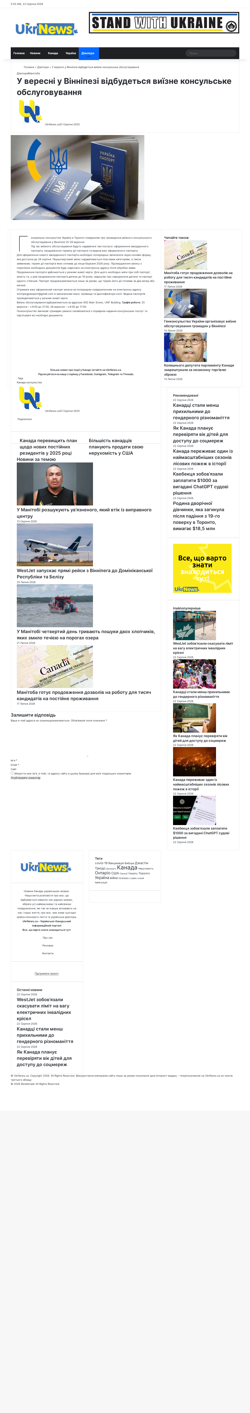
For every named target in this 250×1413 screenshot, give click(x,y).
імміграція (101, 882)
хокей (141, 878)
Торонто (144, 873)
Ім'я (14, 760)
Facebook (86, 374)
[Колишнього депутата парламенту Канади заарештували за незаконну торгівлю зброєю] (185, 361)
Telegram (113, 374)
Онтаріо (103, 872)
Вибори (129, 863)
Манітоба (34, 73)
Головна (19, 53)
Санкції (124, 873)
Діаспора (87, 53)
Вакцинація (116, 863)
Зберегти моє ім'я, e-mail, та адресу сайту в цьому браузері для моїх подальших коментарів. (73, 773)
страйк (133, 878)
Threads (128, 374)
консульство (34, 382)
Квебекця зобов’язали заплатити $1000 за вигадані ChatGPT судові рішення (201, 833)
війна (114, 878)
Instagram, (100, 374)
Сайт (14, 769)
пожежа (124, 878)
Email (15, 764)
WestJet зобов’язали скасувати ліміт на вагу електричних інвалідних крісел (203, 648)
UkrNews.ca (52, 124)
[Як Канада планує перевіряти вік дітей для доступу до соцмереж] (194, 731)
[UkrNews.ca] (47, 27)
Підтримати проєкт (47, 973)
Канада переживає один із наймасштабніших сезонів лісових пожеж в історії (201, 784)
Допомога (111, 868)
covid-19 (101, 863)
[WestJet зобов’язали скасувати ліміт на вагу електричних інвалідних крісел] (194, 639)
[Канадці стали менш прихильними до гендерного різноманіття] (194, 687)
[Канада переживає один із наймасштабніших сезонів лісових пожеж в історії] (194, 775)
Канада (53, 53)
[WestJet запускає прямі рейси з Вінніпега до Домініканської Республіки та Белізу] (55, 565)
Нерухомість (146, 868)
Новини (35, 53)
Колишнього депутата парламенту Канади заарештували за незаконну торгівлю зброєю (199, 370)
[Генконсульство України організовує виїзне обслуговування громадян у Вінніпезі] (185, 317)
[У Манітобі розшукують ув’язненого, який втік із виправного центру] (55, 504)
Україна (71, 53)
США (115, 873)
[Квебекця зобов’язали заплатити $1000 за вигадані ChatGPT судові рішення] (194, 824)
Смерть (133, 873)
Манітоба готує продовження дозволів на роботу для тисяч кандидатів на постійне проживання (198, 277)
